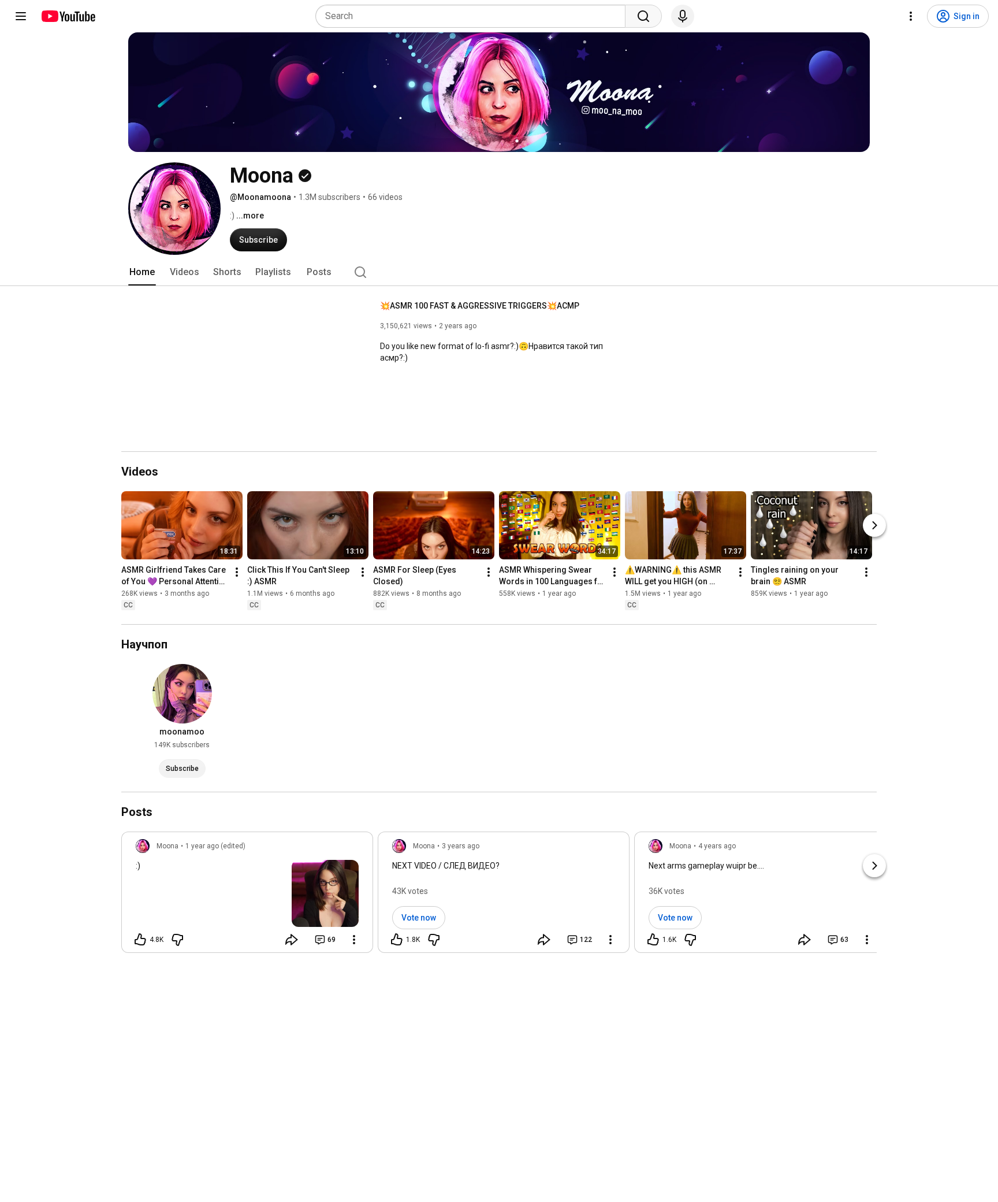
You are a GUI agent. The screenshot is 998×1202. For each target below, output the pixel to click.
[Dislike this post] (177, 939)
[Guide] (21, 16)
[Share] (291, 939)
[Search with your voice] (682, 16)
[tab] (142, 272)
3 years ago (460, 846)
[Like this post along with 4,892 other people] (140, 939)
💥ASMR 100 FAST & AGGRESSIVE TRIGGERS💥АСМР (479, 305)
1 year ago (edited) (215, 846)
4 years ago (717, 846)
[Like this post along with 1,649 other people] (653, 939)
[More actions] (236, 572)
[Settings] (911, 16)
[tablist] (499, 272)
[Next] (874, 525)
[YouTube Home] (67, 16)
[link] (247, 895)
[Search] (643, 16)
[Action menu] (354, 939)
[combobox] (474, 16)
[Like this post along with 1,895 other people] (397, 939)
